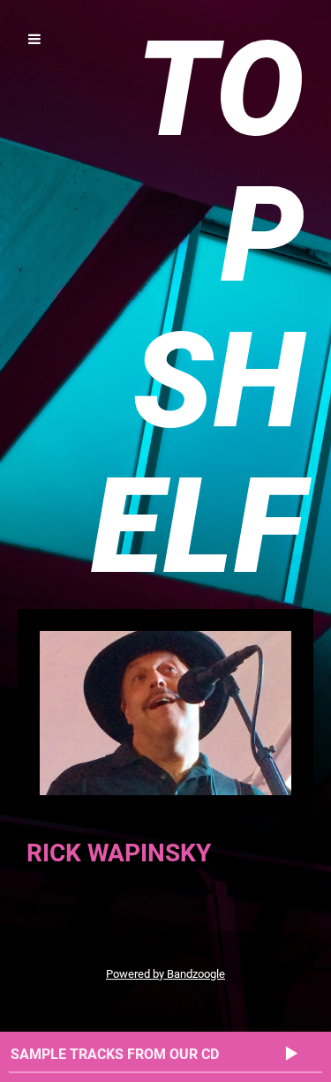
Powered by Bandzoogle (165, 974)
